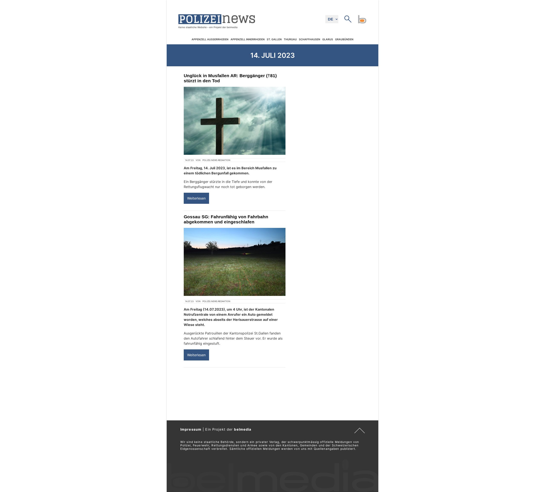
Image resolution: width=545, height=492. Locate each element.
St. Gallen (274, 39)
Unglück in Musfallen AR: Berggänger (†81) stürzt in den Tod (230, 78)
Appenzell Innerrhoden (248, 39)
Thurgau (290, 39)
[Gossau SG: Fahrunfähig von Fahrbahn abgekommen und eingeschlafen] (234, 262)
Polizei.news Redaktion (216, 160)
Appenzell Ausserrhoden (210, 39)
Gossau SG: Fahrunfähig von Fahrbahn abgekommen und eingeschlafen (226, 219)
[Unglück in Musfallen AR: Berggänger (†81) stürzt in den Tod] (234, 121)
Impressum (190, 429)
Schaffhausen (309, 39)
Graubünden (344, 39)
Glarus (327, 39)
